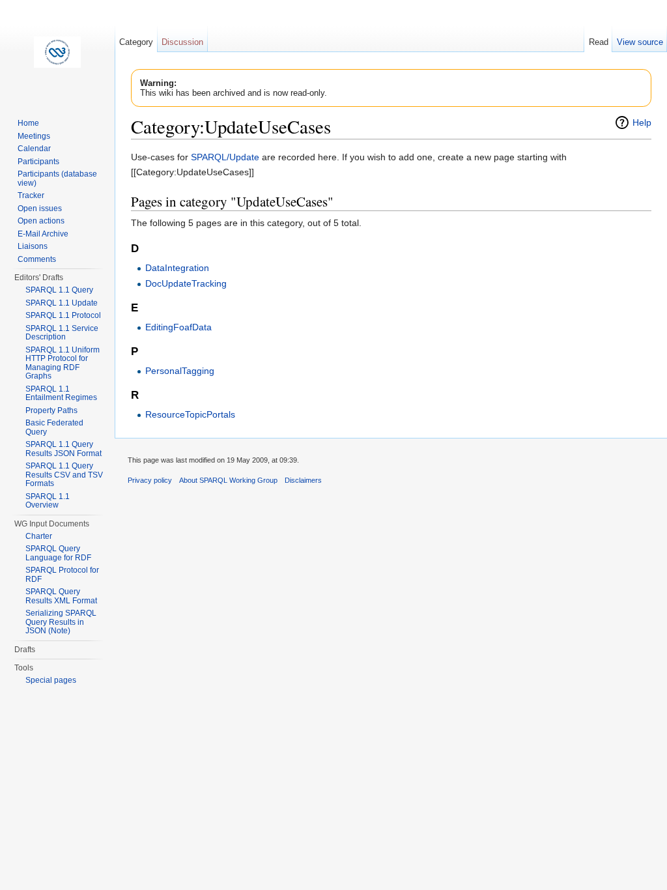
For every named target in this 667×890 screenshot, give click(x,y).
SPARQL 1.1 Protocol (63, 315)
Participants (38, 161)
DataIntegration (177, 268)
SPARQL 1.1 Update (61, 303)
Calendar (34, 148)
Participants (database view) (57, 178)
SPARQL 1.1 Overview (47, 501)
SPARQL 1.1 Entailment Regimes (61, 393)
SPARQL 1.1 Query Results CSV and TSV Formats (64, 474)
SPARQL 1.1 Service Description (61, 333)
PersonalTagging (179, 371)
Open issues (40, 208)
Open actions (41, 220)
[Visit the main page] (57, 52)
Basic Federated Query (54, 427)
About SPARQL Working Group (228, 480)
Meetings (34, 136)
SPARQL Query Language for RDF (58, 553)
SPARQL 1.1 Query (59, 289)
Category (136, 42)
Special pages (50, 680)
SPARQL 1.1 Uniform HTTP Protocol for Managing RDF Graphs (62, 363)
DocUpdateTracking (186, 283)
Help (641, 122)
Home (28, 123)
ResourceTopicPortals (190, 414)
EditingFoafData (178, 327)
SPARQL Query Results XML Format (61, 596)
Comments (37, 259)
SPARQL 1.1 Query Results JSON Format (63, 449)
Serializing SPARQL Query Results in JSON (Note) (60, 622)
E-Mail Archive (43, 233)
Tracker (31, 195)
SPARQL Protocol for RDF (62, 575)
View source (640, 42)
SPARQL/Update (225, 157)
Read (598, 42)
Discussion (182, 42)
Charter (38, 536)
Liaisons (33, 246)
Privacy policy (150, 480)
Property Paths (51, 410)
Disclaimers (303, 480)
